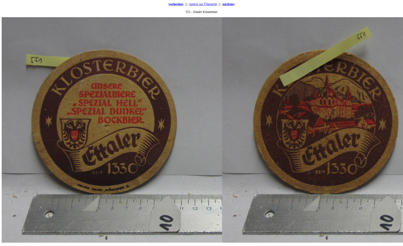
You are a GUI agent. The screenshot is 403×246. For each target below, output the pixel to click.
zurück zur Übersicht (203, 4)
